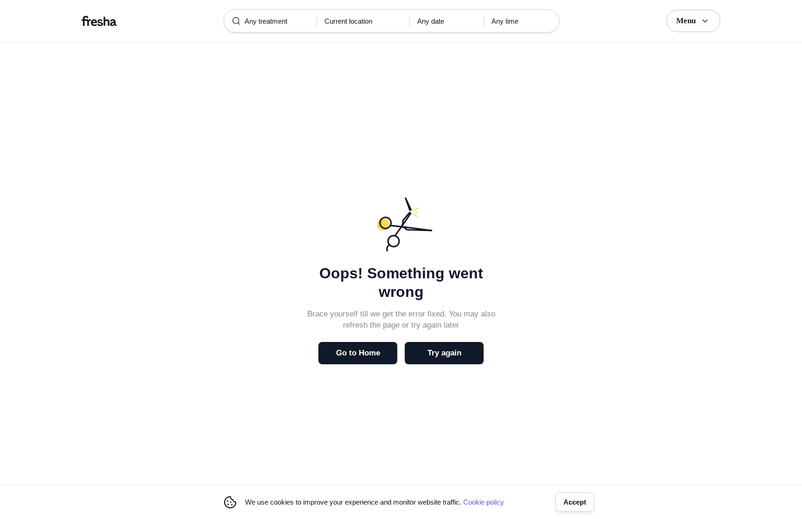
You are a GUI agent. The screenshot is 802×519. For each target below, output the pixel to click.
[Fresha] (99, 21)
